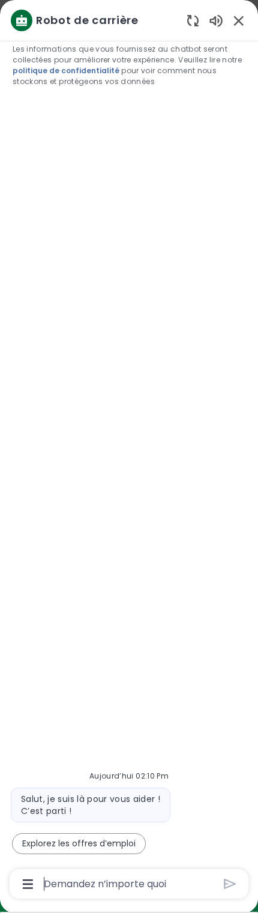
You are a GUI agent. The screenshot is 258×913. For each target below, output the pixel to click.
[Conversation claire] (193, 20)
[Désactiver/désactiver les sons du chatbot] (216, 20)
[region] (129, 451)
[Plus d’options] (27, 884)
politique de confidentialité (66, 70)
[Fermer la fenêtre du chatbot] (239, 20)
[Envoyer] (230, 883)
